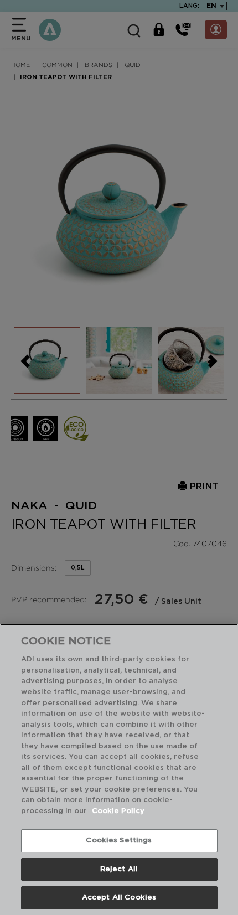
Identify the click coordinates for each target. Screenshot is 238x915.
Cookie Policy (118, 811)
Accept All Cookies (119, 897)
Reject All (119, 869)
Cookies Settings (119, 840)
